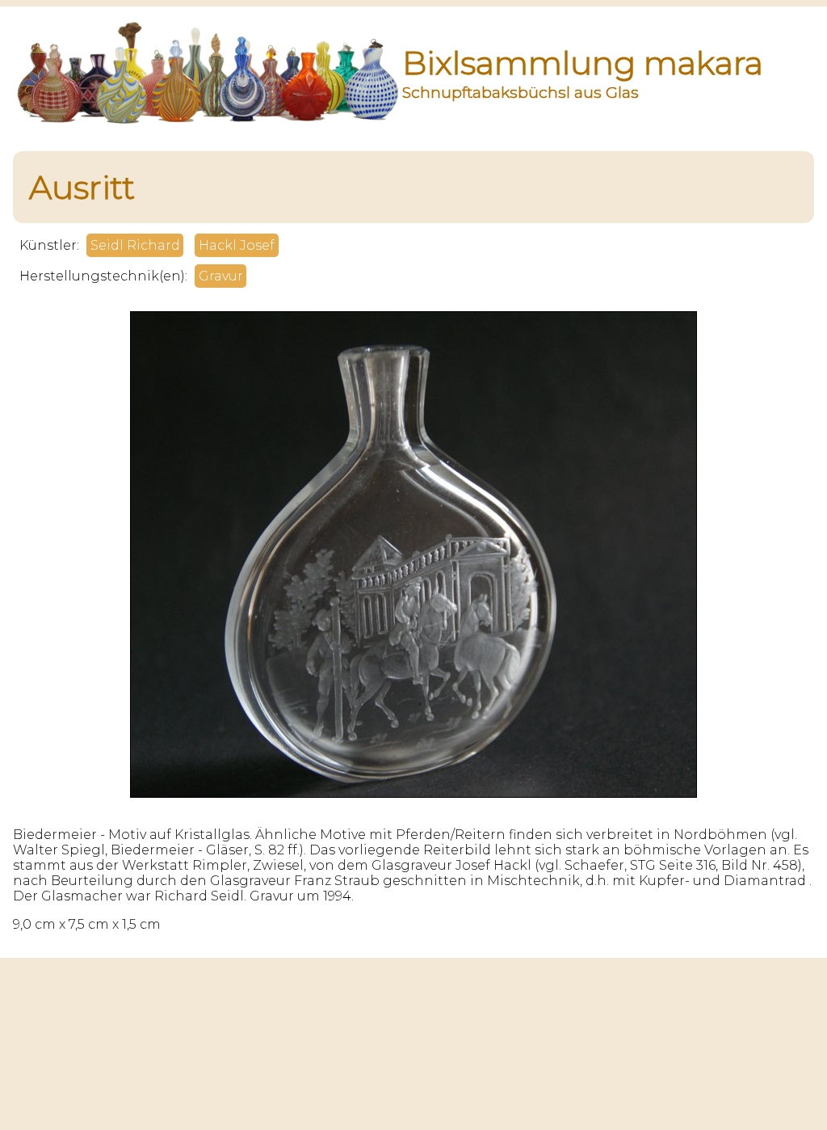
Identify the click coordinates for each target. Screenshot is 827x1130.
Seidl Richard (135, 245)
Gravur (221, 276)
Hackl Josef (237, 245)
